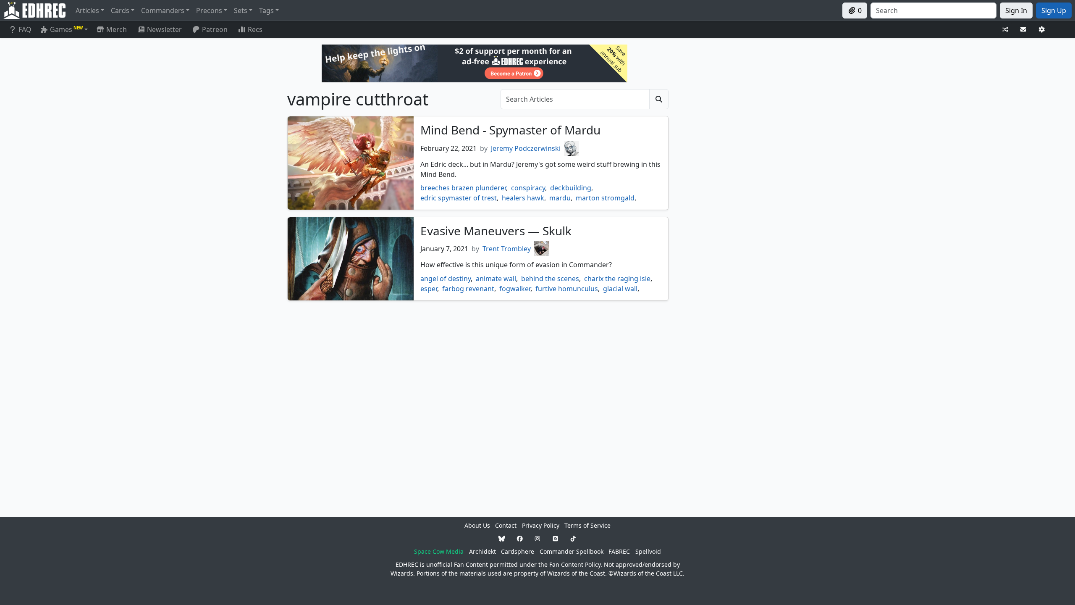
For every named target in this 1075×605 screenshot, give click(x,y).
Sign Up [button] (1053, 10)
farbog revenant (468, 288)
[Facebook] (520, 538)
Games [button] (66, 29)
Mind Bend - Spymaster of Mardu (510, 130)
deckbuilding (570, 187)
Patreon (215, 29)
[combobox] (933, 10)
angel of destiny (445, 278)
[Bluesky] (502, 538)
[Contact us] (1023, 29)
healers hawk (523, 198)
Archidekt (482, 551)
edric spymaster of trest (458, 198)
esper (428, 288)
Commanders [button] (162, 10)
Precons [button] (209, 10)
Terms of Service (587, 525)
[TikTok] (573, 538)
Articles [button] (87, 10)
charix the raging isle (617, 278)
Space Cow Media (439, 551)
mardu (560, 198)
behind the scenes (550, 278)
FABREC (619, 551)
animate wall (496, 278)
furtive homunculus (566, 288)
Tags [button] (266, 10)
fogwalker (514, 288)
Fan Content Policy (574, 564)
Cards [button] (120, 10)
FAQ (24, 29)
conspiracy (528, 187)
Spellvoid (648, 551)
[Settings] (1041, 29)
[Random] (1005, 29)
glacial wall (620, 288)
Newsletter (164, 29)
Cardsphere (517, 551)
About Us (477, 525)
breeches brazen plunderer (463, 187)
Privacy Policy (540, 525)
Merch (116, 29)
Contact (506, 525)
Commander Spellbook (571, 551)
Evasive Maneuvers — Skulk (496, 231)
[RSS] (555, 538)
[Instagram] (537, 538)
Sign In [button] (1016, 10)
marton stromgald (605, 198)
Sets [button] (240, 10)
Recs (255, 29)
